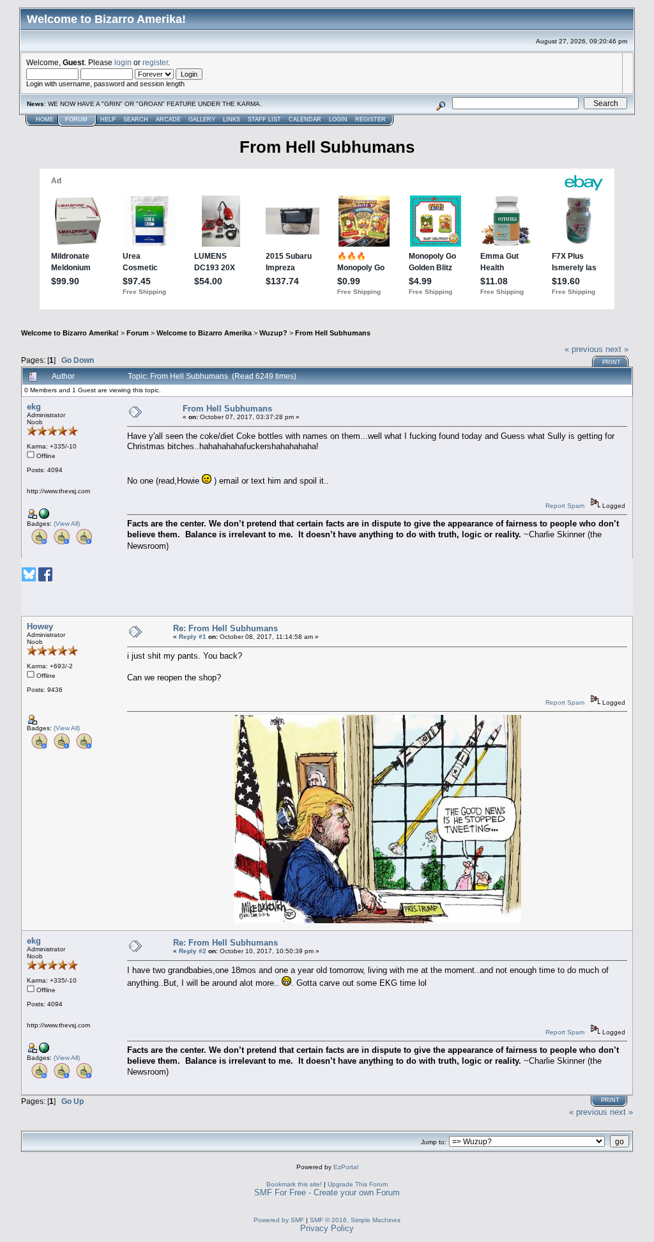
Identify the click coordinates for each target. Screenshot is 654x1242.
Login (338, 119)
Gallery (201, 119)
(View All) (67, 523)
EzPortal (345, 1166)
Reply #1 (192, 636)
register (155, 62)
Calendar (305, 119)
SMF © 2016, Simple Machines (355, 1219)
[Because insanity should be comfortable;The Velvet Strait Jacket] (44, 516)
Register (370, 119)
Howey (40, 626)
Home (45, 119)
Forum (76, 119)
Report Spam (564, 505)
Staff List (264, 119)
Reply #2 (192, 950)
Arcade (168, 119)
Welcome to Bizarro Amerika (204, 333)
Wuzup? (273, 333)
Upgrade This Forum (358, 1184)
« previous (584, 349)
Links (231, 119)
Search (135, 119)
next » (616, 349)
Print (611, 362)
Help (108, 119)
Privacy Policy (327, 1228)
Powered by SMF (279, 1219)
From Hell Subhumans (332, 333)
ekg (34, 406)
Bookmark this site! (294, 1184)
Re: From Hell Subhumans (225, 628)
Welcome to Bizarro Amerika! (70, 333)
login (123, 62)
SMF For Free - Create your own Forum (327, 1192)
